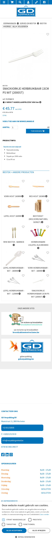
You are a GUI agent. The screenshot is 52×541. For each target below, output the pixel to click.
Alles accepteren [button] (14, 530)
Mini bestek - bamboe (13, 242)
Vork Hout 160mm (12, 196)
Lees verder (44, 514)
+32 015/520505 (8, 428)
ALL (14, 26)
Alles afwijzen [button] (39, 530)
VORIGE (7, 26)
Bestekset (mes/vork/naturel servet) (38, 219)
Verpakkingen (9, 23)
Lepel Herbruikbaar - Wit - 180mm (13, 269)
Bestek (43, 23)
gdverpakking (26, 357)
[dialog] (26, 521)
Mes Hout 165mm (37, 196)
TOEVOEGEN (36, 131)
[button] (26, 537)
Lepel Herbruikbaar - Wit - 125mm (13, 292)
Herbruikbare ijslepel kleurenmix (38, 243)
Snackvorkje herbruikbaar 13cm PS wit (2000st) (38, 293)
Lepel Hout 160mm (13, 216)
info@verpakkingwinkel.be (13, 440)
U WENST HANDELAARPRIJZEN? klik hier (22, 102)
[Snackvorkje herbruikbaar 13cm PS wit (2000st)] (26, 56)
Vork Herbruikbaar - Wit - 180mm (38, 269)
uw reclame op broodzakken (26, 331)
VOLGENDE (22, 26)
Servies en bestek (28, 23)
